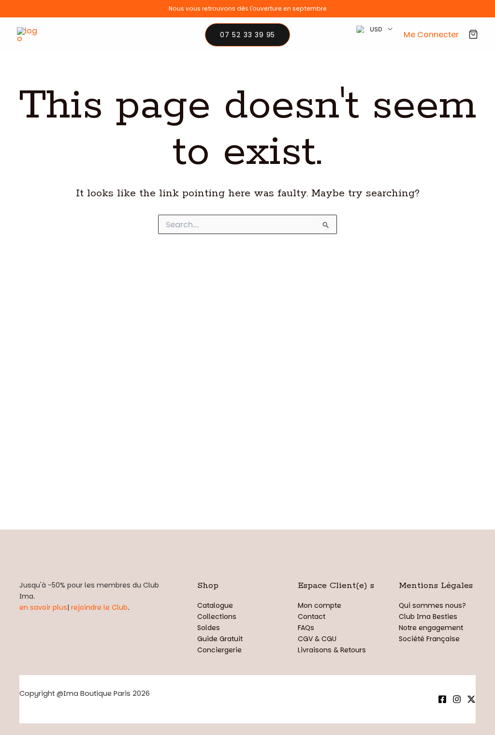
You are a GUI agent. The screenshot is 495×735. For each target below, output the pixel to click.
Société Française (429, 639)
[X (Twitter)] (471, 699)
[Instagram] (456, 699)
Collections (216, 616)
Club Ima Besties (428, 616)
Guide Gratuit (220, 639)
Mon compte (319, 605)
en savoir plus (43, 607)
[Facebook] (442, 699)
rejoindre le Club (99, 607)
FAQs (306, 627)
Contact (311, 616)
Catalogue (215, 605)
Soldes (208, 627)
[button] (247, 35)
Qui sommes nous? (432, 605)
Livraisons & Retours (332, 650)
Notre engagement (431, 627)
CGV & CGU (317, 639)
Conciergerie (219, 650)
